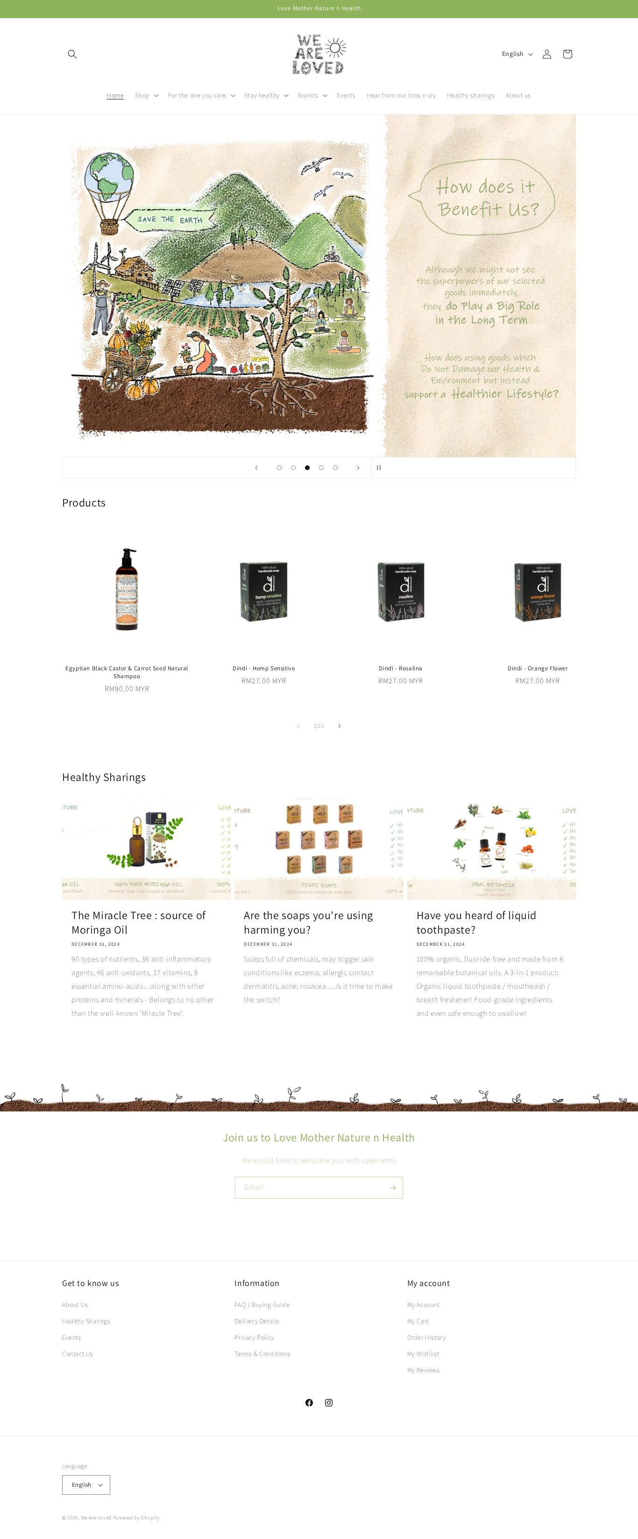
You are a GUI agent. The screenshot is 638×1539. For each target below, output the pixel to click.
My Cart (418, 1321)
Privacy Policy (254, 1337)
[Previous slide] (256, 467)
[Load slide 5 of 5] (335, 468)
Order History (426, 1337)
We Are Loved (97, 1517)
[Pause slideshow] (381, 467)
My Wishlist (423, 1353)
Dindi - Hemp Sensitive (264, 668)
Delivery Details (256, 1321)
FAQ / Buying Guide (262, 1304)
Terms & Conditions (262, 1353)
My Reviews (423, 1370)
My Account (423, 1304)
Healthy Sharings (86, 1321)
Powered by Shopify (136, 1517)
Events (71, 1337)
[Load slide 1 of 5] (279, 468)
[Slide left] (298, 726)
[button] (72, 54)
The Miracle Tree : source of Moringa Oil (138, 922)
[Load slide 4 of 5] (321, 468)
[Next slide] (358, 467)
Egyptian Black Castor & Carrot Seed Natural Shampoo (126, 672)
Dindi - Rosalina (401, 668)
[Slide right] (339, 726)
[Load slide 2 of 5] (293, 468)
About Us (75, 1304)
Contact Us (77, 1353)
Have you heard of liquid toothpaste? (477, 922)
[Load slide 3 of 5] (307, 468)
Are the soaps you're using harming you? (308, 922)
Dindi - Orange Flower (538, 668)
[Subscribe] (392, 1188)
